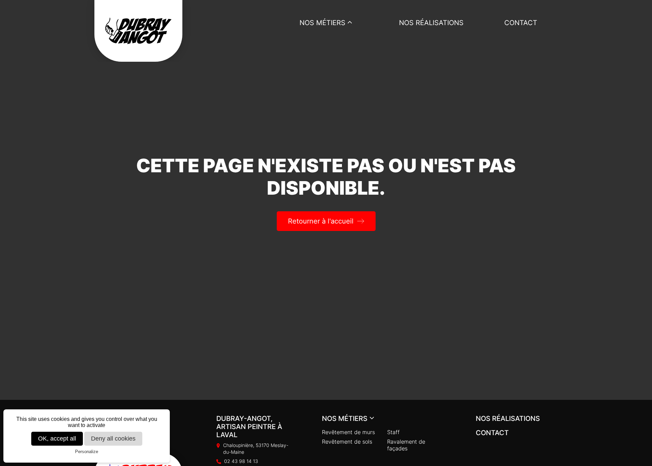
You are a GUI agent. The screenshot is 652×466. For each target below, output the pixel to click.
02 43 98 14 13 (241, 461)
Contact (520, 23)
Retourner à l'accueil (321, 221)
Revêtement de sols (347, 441)
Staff (393, 432)
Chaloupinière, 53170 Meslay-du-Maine (255, 448)
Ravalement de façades (406, 445)
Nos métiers (322, 23)
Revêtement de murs (348, 432)
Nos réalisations (431, 23)
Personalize (86, 451)
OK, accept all (57, 438)
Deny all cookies (113, 438)
